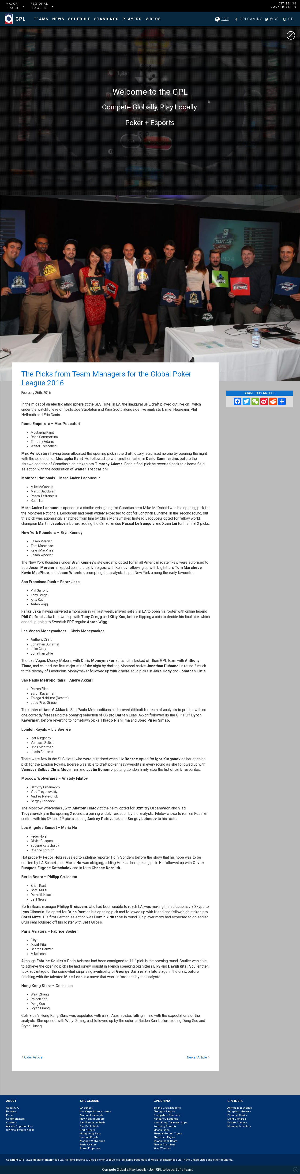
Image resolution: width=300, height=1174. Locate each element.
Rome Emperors (90, 1148)
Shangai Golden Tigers (168, 1133)
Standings (106, 19)
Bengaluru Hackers (239, 1111)
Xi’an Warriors (162, 1148)
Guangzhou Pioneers (167, 1115)
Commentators (15, 1118)
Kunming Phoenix (165, 1126)
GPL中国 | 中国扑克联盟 (20, 1130)
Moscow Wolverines (92, 1141)
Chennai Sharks (237, 1115)
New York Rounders (92, 1118)
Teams (41, 19)
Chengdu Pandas (164, 1111)
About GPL (12, 1107)
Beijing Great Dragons (167, 1107)
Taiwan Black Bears (165, 1141)
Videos (153, 19)
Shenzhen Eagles (164, 1137)
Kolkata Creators (237, 1122)
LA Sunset (86, 1107)
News (58, 19)
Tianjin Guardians (164, 1144)
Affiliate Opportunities (19, 1126)
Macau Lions (161, 1130)
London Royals (89, 1137)
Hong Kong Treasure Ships (170, 1122)
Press (9, 1115)
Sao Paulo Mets (89, 1126)
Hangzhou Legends (166, 1118)
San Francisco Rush (92, 1122)
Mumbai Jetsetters (239, 1126)
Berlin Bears (87, 1130)
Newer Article (197, 1057)
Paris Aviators (88, 1144)
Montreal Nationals (91, 1115)
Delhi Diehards (236, 1118)
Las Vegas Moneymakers (95, 1111)
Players (132, 19)
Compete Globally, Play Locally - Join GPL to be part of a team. (147, 1169)
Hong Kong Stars (90, 1133)
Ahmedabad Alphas (239, 1107)
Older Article (32, 1057)
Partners (11, 1111)
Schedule (79, 19)
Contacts (11, 1122)
